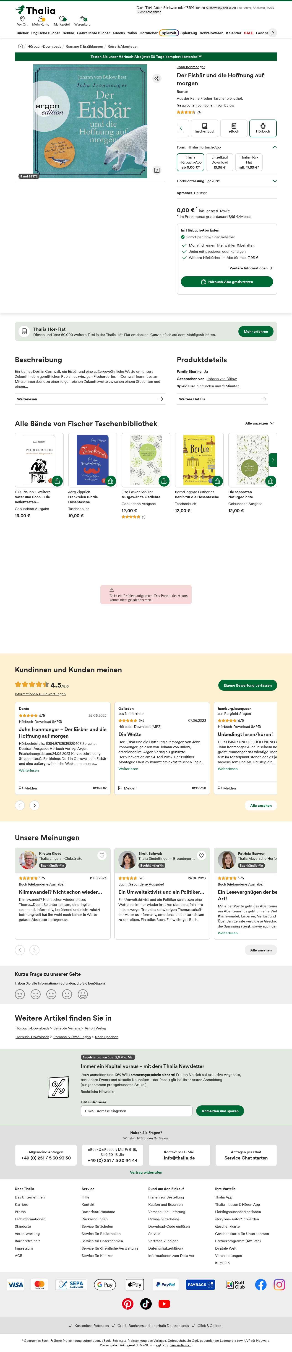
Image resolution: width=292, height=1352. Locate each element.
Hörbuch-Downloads (44, 46)
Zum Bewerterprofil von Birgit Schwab (162, 860)
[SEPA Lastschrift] (71, 1285)
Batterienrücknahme (98, 1211)
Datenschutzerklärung (166, 1248)
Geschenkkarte (227, 1226)
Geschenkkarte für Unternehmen (242, 1233)
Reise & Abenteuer (123, 46)
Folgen (102, 855)
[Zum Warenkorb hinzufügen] (57, 481)
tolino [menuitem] (132, 32)
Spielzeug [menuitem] (188, 32)
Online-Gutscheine (163, 1219)
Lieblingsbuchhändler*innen (238, 1211)
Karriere (21, 1204)
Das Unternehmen (30, 1197)
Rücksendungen (95, 1219)
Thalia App (223, 1197)
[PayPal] (166, 1285)
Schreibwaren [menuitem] (211, 32)
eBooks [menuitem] (119, 32)
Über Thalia (24, 1188)
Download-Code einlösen (169, 1226)
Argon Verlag (95, 1028)
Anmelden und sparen (220, 1110)
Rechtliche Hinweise (97, 1091)
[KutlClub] (235, 1285)
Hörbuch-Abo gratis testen (230, 281)
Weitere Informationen (249, 268)
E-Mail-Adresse (93, 1102)
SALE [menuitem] (248, 32)
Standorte (23, 1226)
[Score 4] (67, 994)
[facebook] (261, 1285)
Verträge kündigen (163, 1241)
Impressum (24, 1248)
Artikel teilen (157, 78)
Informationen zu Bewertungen (40, 694)
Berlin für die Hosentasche (199, 478)
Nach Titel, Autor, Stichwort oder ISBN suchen (171, 8)
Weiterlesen (27, 398)
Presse (20, 1211)
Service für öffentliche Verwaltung (110, 1248)
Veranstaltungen (228, 1255)
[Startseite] (20, 46)
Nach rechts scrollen (273, 460)
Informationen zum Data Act (171, 1255)
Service (88, 1188)
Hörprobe (157, 170)
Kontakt (88, 1204)
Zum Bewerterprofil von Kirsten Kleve (62, 860)
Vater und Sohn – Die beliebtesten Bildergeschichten (39, 478)
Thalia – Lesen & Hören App (237, 1204)
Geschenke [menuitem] (265, 32)
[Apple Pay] (134, 1285)
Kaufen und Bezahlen (165, 1204)
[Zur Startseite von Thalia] (37, 9)
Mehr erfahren (256, 331)
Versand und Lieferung (166, 1211)
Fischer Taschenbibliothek (222, 98)
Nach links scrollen (181, 128)
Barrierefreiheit (27, 1241)
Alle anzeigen (256, 423)
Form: (199, 147)
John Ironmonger (191, 67)
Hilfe (85, 1197)
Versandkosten (180, 1345)
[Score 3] (51, 994)
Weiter (272, 32)
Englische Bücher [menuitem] (45, 32)
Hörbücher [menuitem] (149, 32)
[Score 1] (20, 994)
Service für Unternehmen (102, 1241)
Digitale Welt (226, 1248)
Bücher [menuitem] (23, 32)
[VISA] (15, 1285)
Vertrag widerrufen (146, 1172)
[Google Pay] (105, 1285)
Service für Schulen (97, 1226)
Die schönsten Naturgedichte (252, 478)
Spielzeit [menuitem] (169, 32)
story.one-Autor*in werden (237, 1219)
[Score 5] (83, 994)
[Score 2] (36, 994)
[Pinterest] (127, 1304)
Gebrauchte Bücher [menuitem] (93, 32)
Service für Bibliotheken (101, 1233)
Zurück (20, 805)
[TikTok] (146, 1304)
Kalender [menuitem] (233, 32)
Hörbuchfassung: (198, 180)
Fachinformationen (30, 1219)
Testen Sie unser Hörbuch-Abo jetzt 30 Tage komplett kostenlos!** (146, 56)
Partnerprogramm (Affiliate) (238, 1241)
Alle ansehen (261, 805)
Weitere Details (192, 398)
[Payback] (200, 1285)
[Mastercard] (39, 1285)
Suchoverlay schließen (221, 8)
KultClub (222, 1263)
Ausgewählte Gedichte (146, 478)
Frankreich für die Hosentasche (92, 478)
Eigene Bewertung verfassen (248, 685)
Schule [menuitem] (68, 32)
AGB (18, 1255)
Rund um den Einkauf (166, 1188)
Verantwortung (27, 1233)
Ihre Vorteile (225, 1188)
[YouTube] (164, 1304)
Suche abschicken (149, 12)
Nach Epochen (106, 1036)
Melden (30, 788)
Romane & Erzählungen (84, 46)
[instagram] (279, 1285)
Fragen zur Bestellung (166, 1197)
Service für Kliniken (97, 1255)
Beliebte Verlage (67, 1028)
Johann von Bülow (219, 105)
